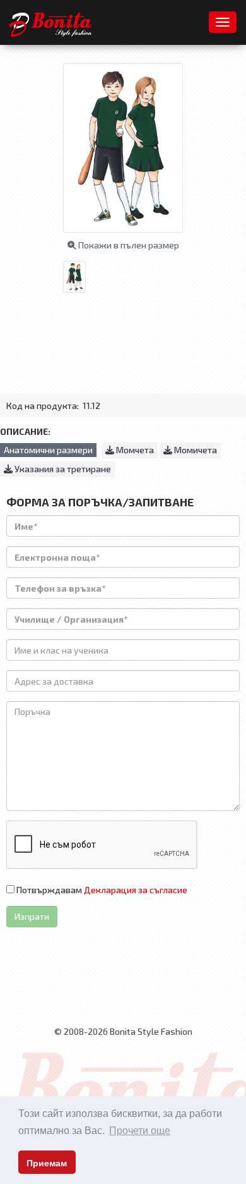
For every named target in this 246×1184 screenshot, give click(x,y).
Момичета (194, 449)
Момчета (134, 449)
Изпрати (32, 916)
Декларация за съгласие (135, 889)
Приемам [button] (46, 1163)
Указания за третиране (62, 468)
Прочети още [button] (139, 1130)
